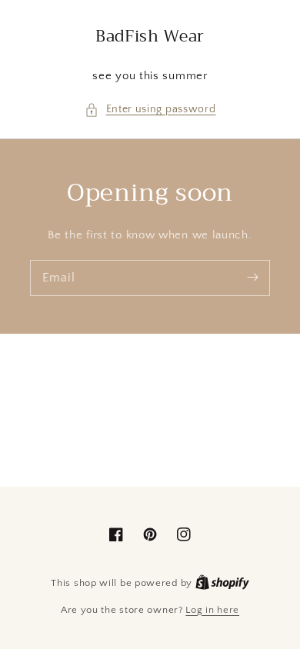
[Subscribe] (252, 278)
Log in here (212, 609)
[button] (150, 109)
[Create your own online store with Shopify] (222, 582)
